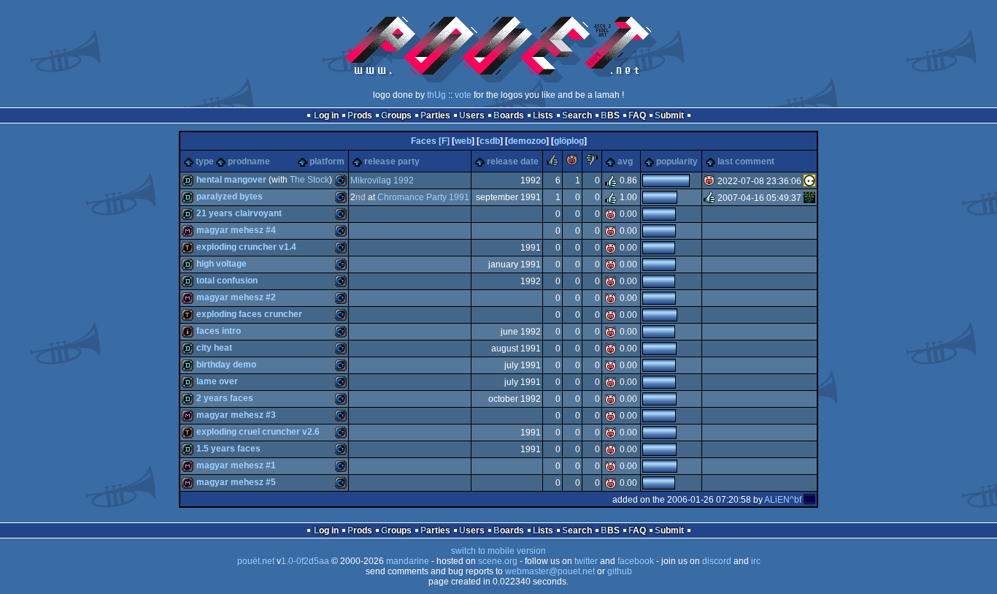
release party (392, 161)
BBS (610, 115)
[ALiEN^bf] (809, 500)
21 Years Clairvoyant (239, 213)
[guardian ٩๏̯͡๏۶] (809, 181)
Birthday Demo (226, 364)
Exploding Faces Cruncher (249, 314)
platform (326, 161)
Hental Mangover (231, 180)
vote (463, 95)
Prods (359, 115)
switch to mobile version (498, 551)
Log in (326, 115)
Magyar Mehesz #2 (236, 297)
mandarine (407, 561)
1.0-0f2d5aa (305, 561)
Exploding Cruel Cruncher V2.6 (258, 432)
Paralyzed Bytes (229, 196)
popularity (677, 161)
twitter (586, 561)
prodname (249, 161)
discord (716, 561)
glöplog (569, 141)
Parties (435, 115)
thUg (436, 95)
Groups (396, 115)
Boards (508, 115)
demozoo (527, 141)
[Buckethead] (809, 198)
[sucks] (592, 163)
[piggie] (572, 163)
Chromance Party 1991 (423, 197)
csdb (490, 141)
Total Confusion (227, 280)
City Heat (214, 348)
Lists (543, 115)
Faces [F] (430, 141)
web (463, 141)
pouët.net (255, 561)
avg (625, 161)
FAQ (637, 115)
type (205, 161)
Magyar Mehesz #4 (236, 230)
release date (513, 161)
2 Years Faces (224, 398)
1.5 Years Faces (228, 448)
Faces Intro (218, 331)
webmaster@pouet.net (550, 571)
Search (577, 115)
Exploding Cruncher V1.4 (246, 247)
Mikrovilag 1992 (382, 180)
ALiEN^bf (782, 500)
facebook (635, 561)
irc (756, 561)
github (619, 571)
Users (472, 115)
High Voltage (221, 264)
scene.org (497, 561)
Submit (669, 115)
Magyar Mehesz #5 (236, 482)
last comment (745, 161)
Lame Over (217, 381)
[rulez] (552, 163)
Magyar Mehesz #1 (236, 465)
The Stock (309, 180)
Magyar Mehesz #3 (236, 415)
